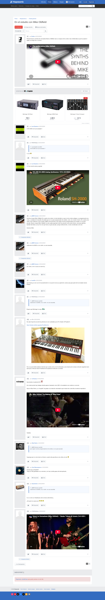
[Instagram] (12, 594)
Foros (49, 2)
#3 (27, 142)
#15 (28, 511)
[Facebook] (21, 594)
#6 (27, 243)
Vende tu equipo (31, 589)
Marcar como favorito (41, 27)
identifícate (25, 579)
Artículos (43, 2)
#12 (28, 443)
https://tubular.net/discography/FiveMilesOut (38, 325)
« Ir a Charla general (20, 564)
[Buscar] (92, 6)
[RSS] (26, 594)
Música (55, 2)
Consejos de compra (29, 6)
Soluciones (21, 6)
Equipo (62, 2)
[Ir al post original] (30, 146)
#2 (27, 126)
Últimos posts (14, 6)
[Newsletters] (29, 594)
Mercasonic (71, 2)
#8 (27, 280)
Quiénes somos (39, 589)
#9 (27, 296)
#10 (28, 319)
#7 (27, 264)
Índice (37, 6)
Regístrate (91, 2)
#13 (28, 467)
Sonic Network (24, 589)
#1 (27, 36)
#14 (28, 483)
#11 (28, 378)
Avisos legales (47, 589)
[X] (23, 594)
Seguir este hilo (29, 27)
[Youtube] (15, 594)
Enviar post (19, 27)
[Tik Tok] (18, 594)
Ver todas (85, 91)
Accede (85, 2)
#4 (27, 163)
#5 (27, 216)
